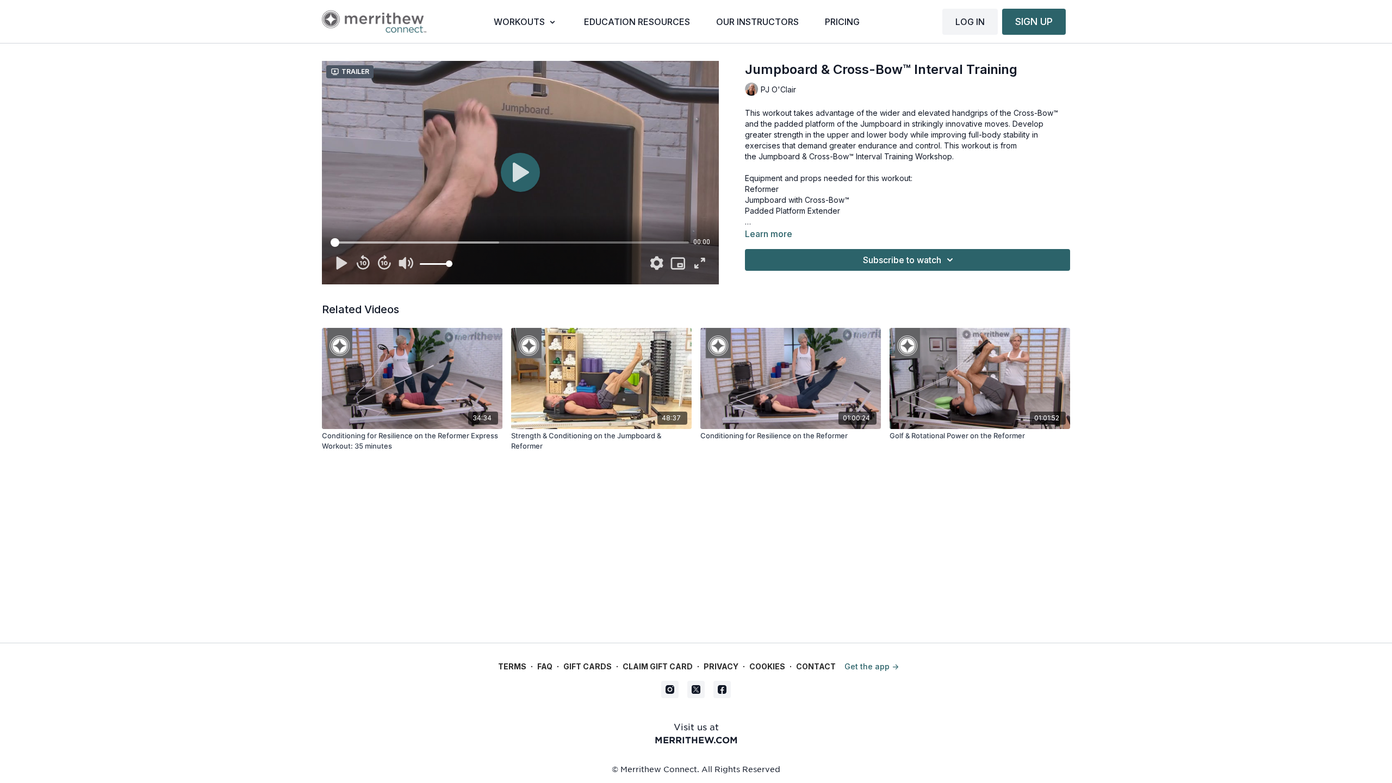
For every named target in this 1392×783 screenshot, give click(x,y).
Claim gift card (658, 666)
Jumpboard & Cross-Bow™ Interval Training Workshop (855, 156)
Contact (816, 666)
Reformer (762, 189)
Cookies (767, 666)
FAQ (544, 666)
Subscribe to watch (902, 259)
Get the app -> (871, 666)
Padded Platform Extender (792, 210)
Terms (512, 666)
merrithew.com (696, 739)
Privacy (721, 666)
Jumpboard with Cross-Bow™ (797, 199)
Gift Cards (587, 666)
